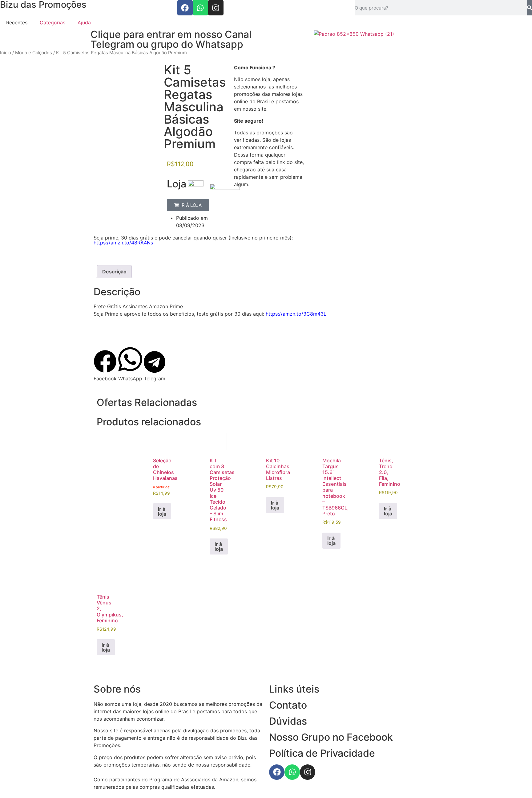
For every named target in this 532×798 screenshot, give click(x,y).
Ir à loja (162, 511)
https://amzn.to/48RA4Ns (123, 242)
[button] (188, 205)
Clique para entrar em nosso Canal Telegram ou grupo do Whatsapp (171, 39)
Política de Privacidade (322, 753)
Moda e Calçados (33, 52)
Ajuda (84, 22)
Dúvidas (288, 721)
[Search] (529, 7)
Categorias (52, 22)
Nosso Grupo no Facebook (331, 737)
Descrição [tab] (114, 271)
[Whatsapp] (200, 7)
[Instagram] (216, 7)
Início (5, 52)
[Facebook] (185, 7)
